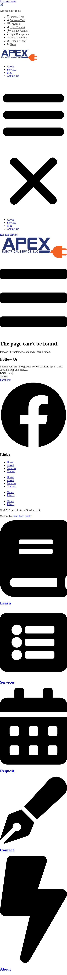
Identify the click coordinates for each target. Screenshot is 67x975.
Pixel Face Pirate (22, 516)
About (10, 66)
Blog (9, 72)
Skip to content (8, 1)
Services (11, 69)
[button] (1, 4)
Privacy (11, 495)
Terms (10, 492)
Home (10, 462)
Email (3, 372)
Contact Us (13, 75)
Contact (11, 471)
